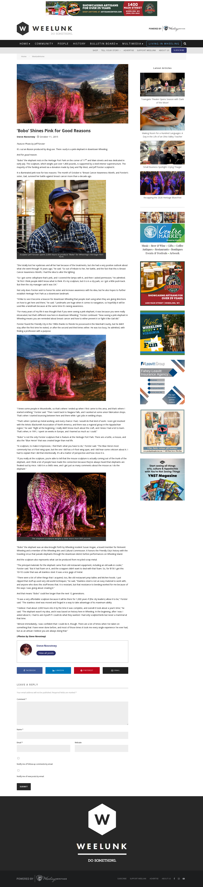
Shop (95, 50)
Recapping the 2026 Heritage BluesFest (162, 197)
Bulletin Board (103, 43)
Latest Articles (162, 68)
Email (20, 742)
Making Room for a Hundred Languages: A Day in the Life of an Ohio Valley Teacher (162, 135)
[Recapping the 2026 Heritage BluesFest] (162, 183)
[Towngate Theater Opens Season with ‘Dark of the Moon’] (162, 85)
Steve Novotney (26, 136)
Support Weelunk (146, 50)
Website (78, 742)
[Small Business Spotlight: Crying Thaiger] (162, 153)
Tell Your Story (110, 50)
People (63, 43)
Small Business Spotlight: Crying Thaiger (162, 167)
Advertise (129, 50)
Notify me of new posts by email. (30, 776)
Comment (22, 699)
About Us (164, 50)
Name (20, 729)
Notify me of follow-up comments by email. (35, 764)
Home (24, 43)
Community (44, 43)
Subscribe (179, 50)
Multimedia (131, 43)
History (79, 43)
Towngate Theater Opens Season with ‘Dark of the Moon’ (162, 101)
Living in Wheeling (164, 43)
